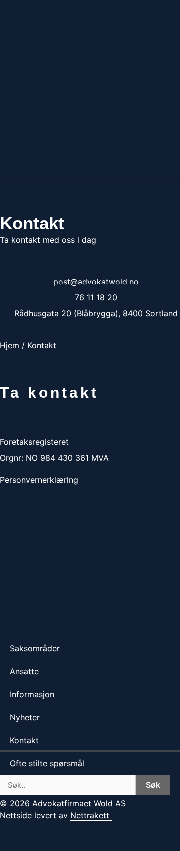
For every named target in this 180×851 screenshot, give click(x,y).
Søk (153, 785)
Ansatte (24, 671)
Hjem (10, 345)
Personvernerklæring (39, 480)
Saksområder (35, 648)
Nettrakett (90, 815)
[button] (90, 179)
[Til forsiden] (90, 425)
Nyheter (25, 717)
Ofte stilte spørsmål (47, 763)
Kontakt (24, 740)
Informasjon (32, 694)
